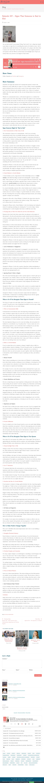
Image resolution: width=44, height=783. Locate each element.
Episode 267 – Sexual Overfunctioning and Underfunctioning (8, 640)
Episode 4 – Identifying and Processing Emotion (16, 690)
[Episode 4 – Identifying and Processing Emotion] (4, 691)
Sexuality (5, 764)
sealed (18, 762)
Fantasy (37, 757)
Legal (12, 778)
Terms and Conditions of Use (22, 778)
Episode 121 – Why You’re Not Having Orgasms (16, 697)
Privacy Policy (28, 712)
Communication (10, 614)
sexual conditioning (33, 762)
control (4, 757)
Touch (26, 764)
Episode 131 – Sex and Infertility (35, 641)
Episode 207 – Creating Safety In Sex (14, 683)
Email (17, 670)
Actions (8, 753)
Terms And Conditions (21, 712)
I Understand (31, 782)
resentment (12, 762)
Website (31, 670)
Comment (4, 658)
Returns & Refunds (30, 778)
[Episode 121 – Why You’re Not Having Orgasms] (4, 697)
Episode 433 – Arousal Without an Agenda (11, 738)
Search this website (5, 707)
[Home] (2, 8)
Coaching (38, 753)
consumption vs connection (33, 755)
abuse (4, 753)
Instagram (21, 76)
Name (4, 670)
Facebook (14, 76)
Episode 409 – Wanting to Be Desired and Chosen (22, 648)
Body (33, 753)
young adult (31, 764)
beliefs (29, 753)
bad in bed (6, 614)
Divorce (13, 757)
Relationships (5, 762)
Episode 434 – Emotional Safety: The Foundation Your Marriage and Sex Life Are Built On (20, 735)
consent (24, 755)
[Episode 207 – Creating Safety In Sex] (4, 684)
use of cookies (26, 782)
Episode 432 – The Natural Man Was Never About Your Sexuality (15, 740)
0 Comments (14, 691)
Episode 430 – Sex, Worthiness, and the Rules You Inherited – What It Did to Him (18, 745)
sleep (10, 764)
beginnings (24, 753)
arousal (18, 753)
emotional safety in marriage (23, 757)
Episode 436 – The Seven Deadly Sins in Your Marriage (13, 730)
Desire (9, 757)
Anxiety (13, 753)
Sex (21, 762)
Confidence (13, 755)
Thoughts (14, 764)
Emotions (33, 757)
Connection (19, 755)
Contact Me (15, 712)
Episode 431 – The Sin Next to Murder (10, 742)
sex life (25, 762)
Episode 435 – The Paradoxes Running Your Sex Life (13, 733)
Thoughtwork (20, 764)
